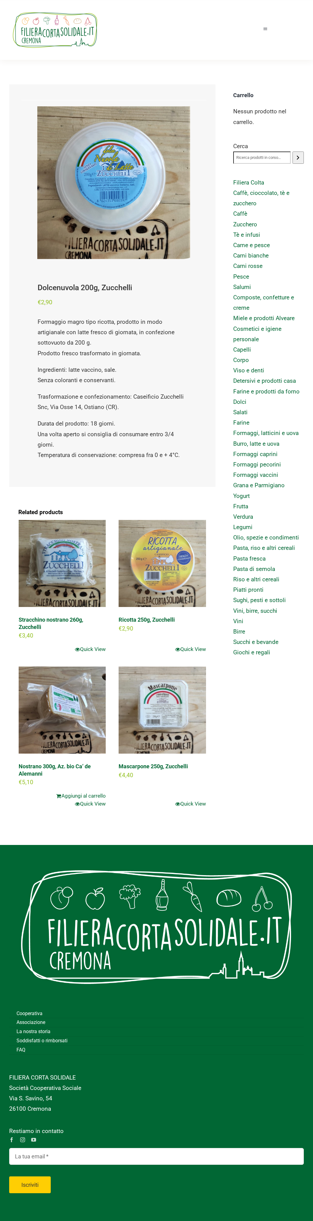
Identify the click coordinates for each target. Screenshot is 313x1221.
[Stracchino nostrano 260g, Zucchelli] (62, 563)
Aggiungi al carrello (83, 796)
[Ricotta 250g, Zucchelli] (162, 563)
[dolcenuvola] (113, 182)
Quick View (93, 649)
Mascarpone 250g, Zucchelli (153, 766)
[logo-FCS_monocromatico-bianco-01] (156, 853)
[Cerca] (298, 158)
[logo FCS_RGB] (55, 9)
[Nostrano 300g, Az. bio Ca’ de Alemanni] (62, 710)
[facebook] (11, 1139)
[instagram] (22, 1139)
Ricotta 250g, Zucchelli (147, 619)
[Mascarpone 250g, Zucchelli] (162, 710)
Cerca (240, 146)
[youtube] (33, 1139)
